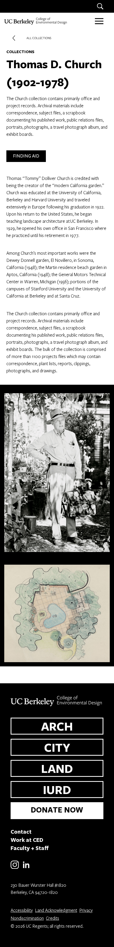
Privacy (86, 910)
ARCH (57, 726)
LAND (57, 768)
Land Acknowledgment (56, 910)
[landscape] (57, 611)
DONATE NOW (57, 810)
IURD (57, 789)
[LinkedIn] (26, 868)
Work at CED (27, 839)
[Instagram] (15, 868)
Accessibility (22, 910)
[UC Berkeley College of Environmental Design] (36, 21)
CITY (57, 747)
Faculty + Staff (30, 848)
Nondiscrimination (27, 918)
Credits (52, 918)
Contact (21, 831)
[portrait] (57, 470)
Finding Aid (26, 156)
